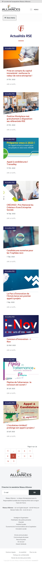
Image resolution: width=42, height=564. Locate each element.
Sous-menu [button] (11, 17)
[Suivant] (14, 461)
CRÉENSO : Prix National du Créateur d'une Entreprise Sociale (20, 207)
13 (8, 461)
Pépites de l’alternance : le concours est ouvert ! (19, 383)
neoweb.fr (35, 560)
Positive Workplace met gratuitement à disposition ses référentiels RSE (19, 119)
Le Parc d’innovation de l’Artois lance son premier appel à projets (19, 296)
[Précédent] (8, 451)
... (13, 451)
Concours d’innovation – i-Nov (19, 340)
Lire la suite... (11, 84)
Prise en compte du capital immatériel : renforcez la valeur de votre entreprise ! (19, 73)
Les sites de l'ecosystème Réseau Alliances (16, 2)
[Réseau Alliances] (11, 8)
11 (24, 456)
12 (30, 456)
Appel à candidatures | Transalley (17, 163)
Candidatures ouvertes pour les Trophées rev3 (20, 252)
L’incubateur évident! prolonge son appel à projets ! (20, 427)
